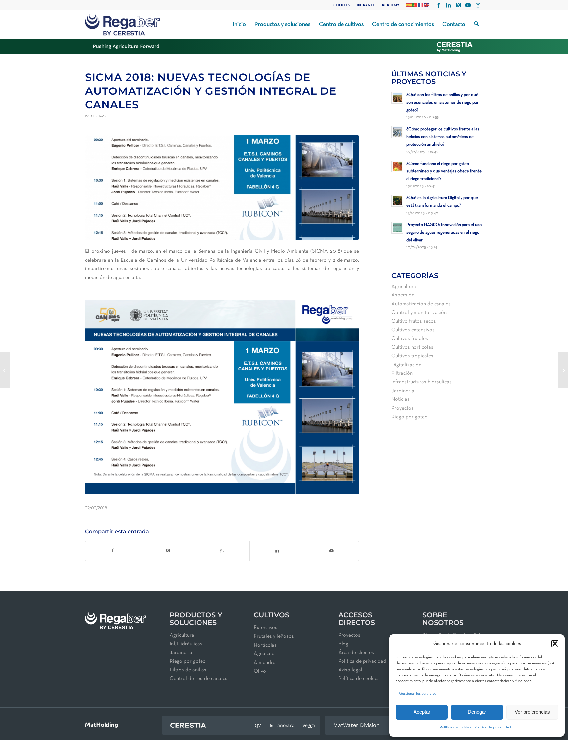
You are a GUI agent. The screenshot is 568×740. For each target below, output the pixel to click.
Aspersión (402, 295)
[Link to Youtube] (468, 5)
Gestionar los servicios (417, 693)
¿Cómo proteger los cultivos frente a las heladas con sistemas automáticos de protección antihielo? (442, 136)
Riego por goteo (409, 417)
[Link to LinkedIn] (448, 5)
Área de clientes (356, 653)
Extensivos (265, 627)
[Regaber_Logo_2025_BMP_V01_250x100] (122, 24)
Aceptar (422, 712)
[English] (427, 4)
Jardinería (402, 391)
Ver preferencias (532, 712)
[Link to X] (458, 5)
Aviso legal (350, 670)
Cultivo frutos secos (413, 321)
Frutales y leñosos (274, 636)
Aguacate (264, 653)
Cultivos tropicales (412, 356)
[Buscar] (476, 24)
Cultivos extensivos (413, 330)
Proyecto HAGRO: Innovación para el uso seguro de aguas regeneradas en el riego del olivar (444, 232)
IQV (257, 725)
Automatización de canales (421, 304)
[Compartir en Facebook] (112, 550)
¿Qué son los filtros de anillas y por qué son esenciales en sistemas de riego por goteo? (442, 102)
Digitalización (406, 365)
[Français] (421, 4)
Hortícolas (265, 645)
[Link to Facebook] (438, 5)
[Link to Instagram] (478, 5)
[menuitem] (341, 5)
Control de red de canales (198, 678)
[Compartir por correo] (331, 550)
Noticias (95, 116)
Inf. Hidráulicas (186, 644)
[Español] (409, 4)
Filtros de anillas (188, 670)
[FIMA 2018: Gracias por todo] (563, 370)
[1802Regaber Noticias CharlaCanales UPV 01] (222, 187)
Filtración (402, 373)
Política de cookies (455, 727)
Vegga (308, 725)
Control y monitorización (419, 312)
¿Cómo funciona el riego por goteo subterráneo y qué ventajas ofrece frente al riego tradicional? (444, 171)
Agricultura (403, 286)
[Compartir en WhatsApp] (222, 550)
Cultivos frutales (409, 338)
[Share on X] (167, 550)
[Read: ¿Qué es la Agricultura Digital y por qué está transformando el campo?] (397, 201)
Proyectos (402, 408)
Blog (343, 644)
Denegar (477, 712)
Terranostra (282, 725)
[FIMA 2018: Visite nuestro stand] (5, 370)
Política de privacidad (492, 727)
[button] (555, 643)
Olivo (260, 671)
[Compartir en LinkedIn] (277, 550)
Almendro (265, 662)
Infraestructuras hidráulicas (421, 382)
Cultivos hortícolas (412, 347)
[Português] (415, 4)
